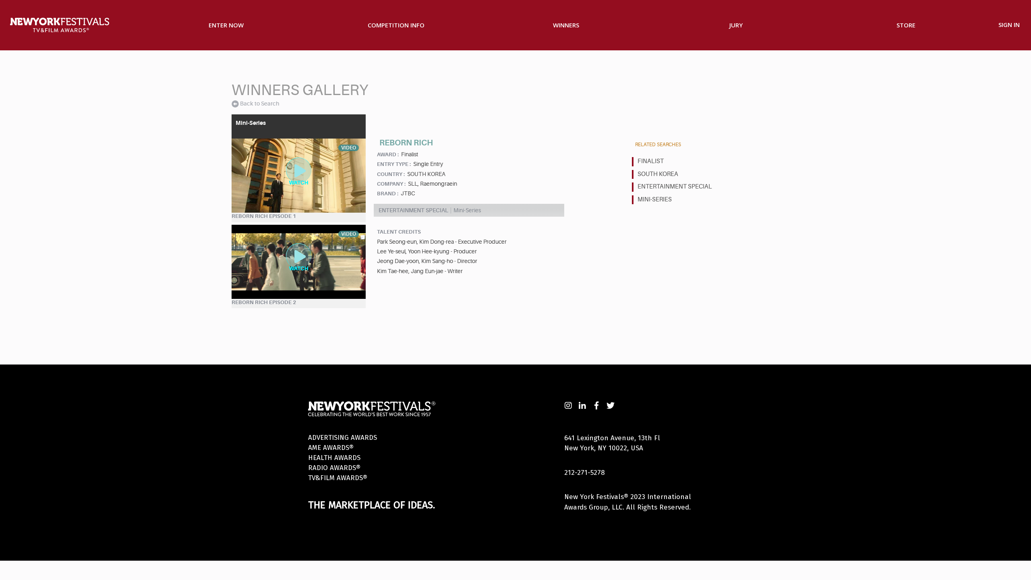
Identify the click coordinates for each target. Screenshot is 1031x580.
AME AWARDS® (331, 447)
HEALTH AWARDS (334, 458)
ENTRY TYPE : (394, 164)
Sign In (1009, 25)
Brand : (387, 194)
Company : (391, 184)
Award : (388, 154)
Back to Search (259, 103)
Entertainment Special (675, 186)
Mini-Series (655, 199)
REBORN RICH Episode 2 (264, 302)
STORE (905, 25)
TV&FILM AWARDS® (337, 478)
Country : (391, 174)
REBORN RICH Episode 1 (264, 216)
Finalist (651, 161)
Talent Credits (399, 232)
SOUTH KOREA (658, 174)
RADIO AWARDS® (334, 468)
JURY (736, 25)
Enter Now (226, 25)
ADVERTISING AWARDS (342, 437)
